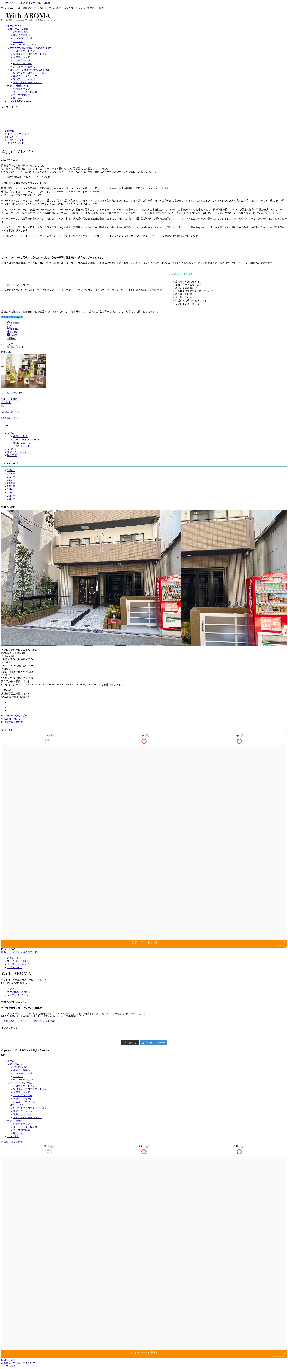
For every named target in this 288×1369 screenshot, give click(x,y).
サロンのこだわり (22, 38)
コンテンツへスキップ (13, 2)
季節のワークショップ (25, 76)
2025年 (11, 473)
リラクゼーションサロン (20, 1083)
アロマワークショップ (19, 1105)
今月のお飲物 (20, 436)
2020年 (11, 489)
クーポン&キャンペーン (26, 439)
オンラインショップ (18, 964)
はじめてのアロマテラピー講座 (30, 73)
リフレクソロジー (22, 60)
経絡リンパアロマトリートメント (31, 54)
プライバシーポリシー (19, 961)
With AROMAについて (25, 44)
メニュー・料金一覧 (24, 66)
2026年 (11, 470)
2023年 (11, 480)
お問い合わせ (14, 958)
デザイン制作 (14, 1120)
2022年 (11, 483)
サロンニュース (21, 443)
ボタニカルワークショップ (27, 82)
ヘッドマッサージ (22, 63)
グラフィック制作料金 (25, 92)
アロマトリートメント (25, 51)
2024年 (11, 476)
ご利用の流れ (20, 32)
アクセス (18, 41)
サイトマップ (14, 967)
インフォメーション (18, 995)
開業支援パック (21, 88)
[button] (12, 317)
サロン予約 (13, 1136)
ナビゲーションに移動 (38, 2)
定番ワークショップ (24, 79)
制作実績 (18, 98)
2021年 (11, 486)
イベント (12, 449)
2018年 (11, 495)
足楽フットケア (21, 57)
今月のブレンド (15, 346)
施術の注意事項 (21, 35)
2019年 (11, 492)
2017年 (11, 499)
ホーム (10, 1060)
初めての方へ (14, 1064)
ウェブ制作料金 (21, 95)
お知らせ (12, 433)
